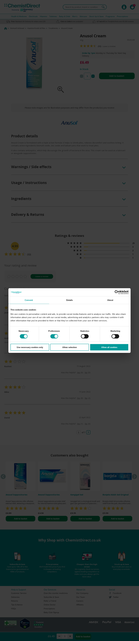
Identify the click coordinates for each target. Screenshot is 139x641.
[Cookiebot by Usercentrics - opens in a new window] (117, 292)
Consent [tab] (29, 300)
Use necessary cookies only (30, 347)
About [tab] (110, 300)
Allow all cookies (109, 347)
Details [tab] (69, 300)
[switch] (54, 336)
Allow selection (69, 347)
